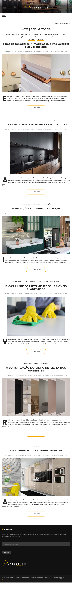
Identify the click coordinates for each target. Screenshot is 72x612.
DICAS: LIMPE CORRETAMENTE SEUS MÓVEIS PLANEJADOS (36, 288)
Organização (49, 37)
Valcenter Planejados (45, 51)
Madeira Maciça (50, 120)
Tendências (31, 39)
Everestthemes (7, 580)
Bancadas (15, 34)
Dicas (27, 37)
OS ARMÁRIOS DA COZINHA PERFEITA (36, 450)
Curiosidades (10, 37)
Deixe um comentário (61, 51)
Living (41, 37)
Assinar (6, 552)
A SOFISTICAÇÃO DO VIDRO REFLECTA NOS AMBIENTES (36, 369)
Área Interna (17, 282)
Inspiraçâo (47, 204)
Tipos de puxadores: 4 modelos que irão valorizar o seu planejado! (36, 45)
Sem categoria (60, 37)
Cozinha (63, 34)
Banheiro (24, 34)
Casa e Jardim (47, 34)
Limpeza (46, 282)
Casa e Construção (34, 34)
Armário (8, 34)
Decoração (20, 37)
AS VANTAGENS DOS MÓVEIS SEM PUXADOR (36, 124)
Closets (56, 34)
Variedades (40, 39)
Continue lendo (36, 108)
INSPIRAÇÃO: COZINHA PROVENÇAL (36, 208)
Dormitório (34, 37)
